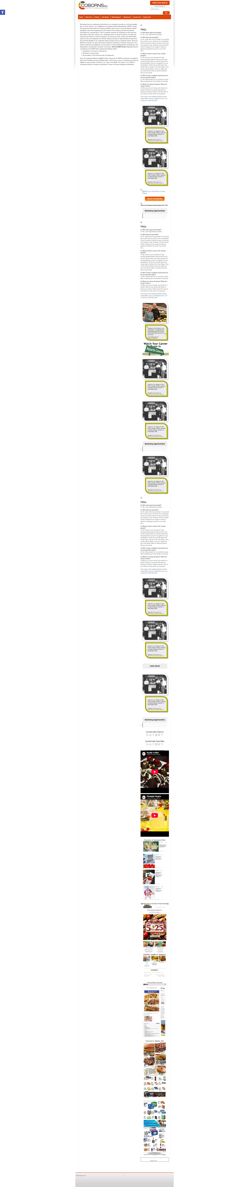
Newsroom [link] (127, 17)
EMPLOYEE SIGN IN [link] (159, 3)
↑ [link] (124, 1175)
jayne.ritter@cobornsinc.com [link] (158, 98)
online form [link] (153, 1160)
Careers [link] (96, 17)
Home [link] (81, 17)
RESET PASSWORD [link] (154, 199)
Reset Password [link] (160, 6)
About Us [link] (89, 17)
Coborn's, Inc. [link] (82, 1175)
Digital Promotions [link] (151, 216)
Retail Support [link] (116, 17)
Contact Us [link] (137, 17)
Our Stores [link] (105, 17)
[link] (2, 12)
